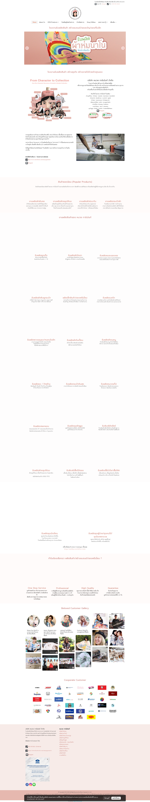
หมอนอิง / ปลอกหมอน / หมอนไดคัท (106, 96)
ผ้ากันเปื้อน (95, 104)
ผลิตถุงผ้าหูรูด (63, 740)
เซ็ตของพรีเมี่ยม (94, 102)
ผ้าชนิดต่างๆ (80, 22)
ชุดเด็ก (109, 98)
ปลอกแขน (105, 106)
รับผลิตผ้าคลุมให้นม (41, 470)
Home (34, 22)
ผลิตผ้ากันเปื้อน (63, 751)
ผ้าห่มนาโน (92, 98)
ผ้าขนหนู (100, 104)
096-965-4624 (116, 4)
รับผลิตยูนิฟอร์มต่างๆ (67, 22)
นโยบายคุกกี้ (41, 799)
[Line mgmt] (93, 115)
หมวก (101, 106)
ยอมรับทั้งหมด (116, 798)
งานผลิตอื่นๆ (62, 755)
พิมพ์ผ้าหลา (99, 98)
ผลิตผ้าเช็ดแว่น (63, 746)
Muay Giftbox (91, 22)
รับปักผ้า (100, 108)
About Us (42, 22)
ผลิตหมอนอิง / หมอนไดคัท (66, 742)
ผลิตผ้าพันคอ (62, 731)
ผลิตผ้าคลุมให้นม (63, 738)
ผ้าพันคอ (95, 96)
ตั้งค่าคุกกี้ (106, 798)
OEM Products (53, 22)
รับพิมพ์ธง (105, 104)
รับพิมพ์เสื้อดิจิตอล (107, 108)
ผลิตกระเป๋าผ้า (63, 733)
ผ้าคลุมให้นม (89, 96)
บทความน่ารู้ (102, 22)
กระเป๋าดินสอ (96, 106)
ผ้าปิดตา (93, 100)
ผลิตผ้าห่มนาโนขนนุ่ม (65, 736)
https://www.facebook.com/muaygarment (39, 159)
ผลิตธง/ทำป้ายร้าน (64, 749)
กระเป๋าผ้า (104, 98)
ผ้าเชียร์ (96, 108)
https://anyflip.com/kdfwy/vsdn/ (75, 549)
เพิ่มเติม (112, 22)
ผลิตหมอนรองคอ (63, 744)
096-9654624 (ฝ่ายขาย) (34, 747)
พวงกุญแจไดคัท (106, 102)
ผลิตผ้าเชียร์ (62, 753)
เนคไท (100, 102)
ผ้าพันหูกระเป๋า (106, 100)
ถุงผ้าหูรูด (91, 108)
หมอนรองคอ (99, 100)
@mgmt (104, 4)
